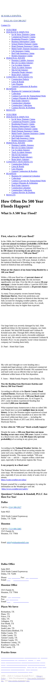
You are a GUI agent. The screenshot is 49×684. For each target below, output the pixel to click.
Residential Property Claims (22, 39)
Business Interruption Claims (23, 41)
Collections (16, 93)
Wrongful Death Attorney (22, 72)
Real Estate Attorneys (20, 100)
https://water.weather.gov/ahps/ (13, 480)
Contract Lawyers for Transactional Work (28, 96)
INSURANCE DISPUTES (17, 32)
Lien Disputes (17, 84)
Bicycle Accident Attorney (22, 63)
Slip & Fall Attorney (19, 70)
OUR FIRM (11, 30)
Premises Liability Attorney (22, 60)
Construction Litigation (21, 103)
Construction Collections (21, 105)
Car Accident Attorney (20, 65)
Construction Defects (20, 79)
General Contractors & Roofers (24, 86)
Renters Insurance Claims (22, 56)
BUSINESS (11, 89)
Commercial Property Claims (23, 37)
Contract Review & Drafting (23, 108)
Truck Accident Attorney (21, 67)
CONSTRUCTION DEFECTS (19, 77)
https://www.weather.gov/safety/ (15, 489)
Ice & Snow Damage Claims (23, 34)
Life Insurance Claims (20, 51)
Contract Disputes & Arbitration (24, 98)
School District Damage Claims (24, 44)
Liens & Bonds (17, 82)
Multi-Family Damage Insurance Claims (28, 49)
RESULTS (10, 110)
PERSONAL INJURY (15, 58)
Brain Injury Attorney (20, 75)
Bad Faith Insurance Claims (22, 53)
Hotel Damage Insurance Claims (24, 46)
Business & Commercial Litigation (25, 91)
